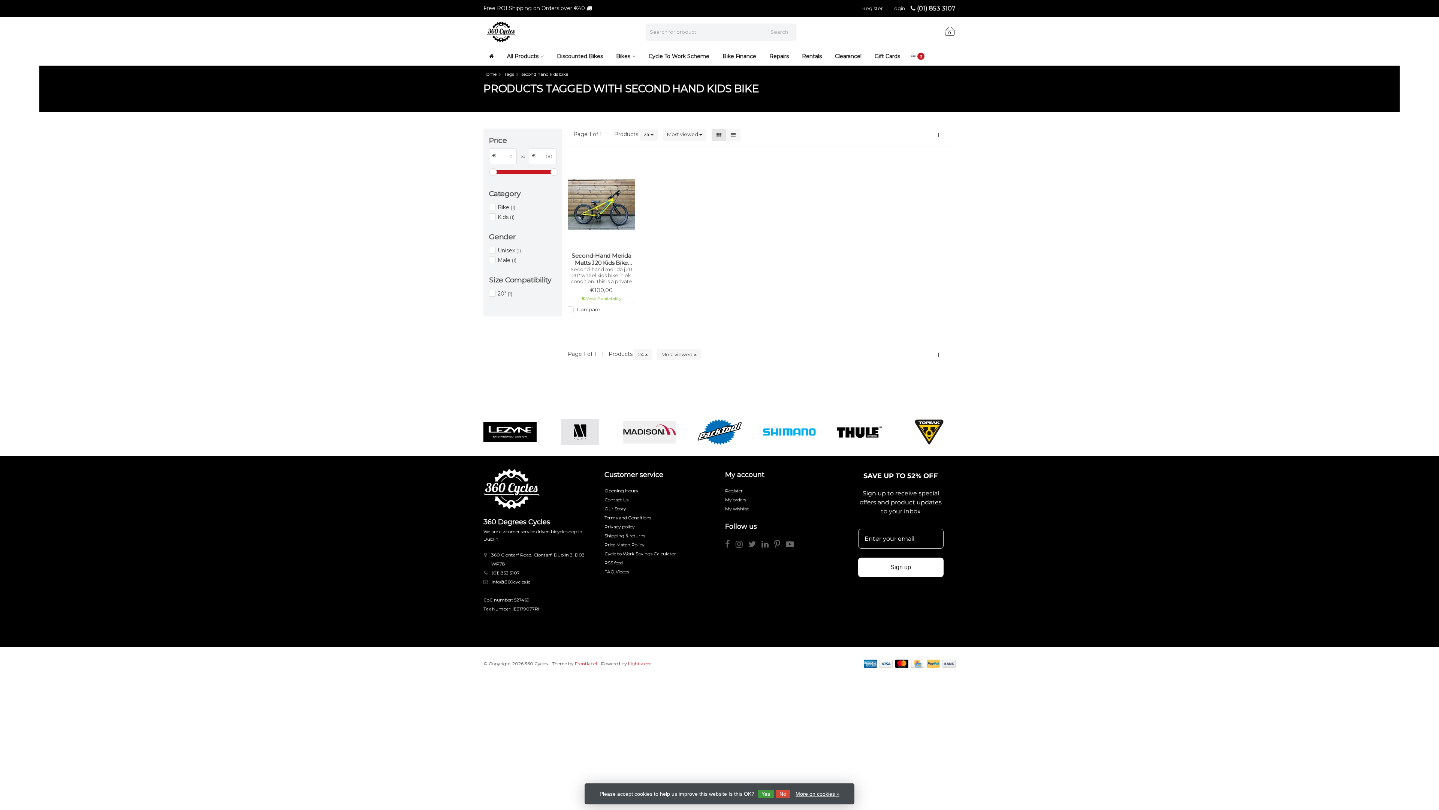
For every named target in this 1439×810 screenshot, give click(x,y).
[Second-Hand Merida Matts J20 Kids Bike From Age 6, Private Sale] (601, 204)
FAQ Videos (616, 571)
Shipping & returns (624, 535)
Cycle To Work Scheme (679, 56)
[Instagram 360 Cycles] (742, 545)
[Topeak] (929, 432)
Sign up (900, 567)
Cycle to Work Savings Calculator (640, 553)
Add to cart (598, 323)
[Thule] (859, 432)
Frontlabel (586, 663)
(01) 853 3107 (936, 8)
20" (505, 293)
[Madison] (649, 432)
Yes (765, 794)
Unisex (509, 250)
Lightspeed (640, 663)
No (782, 794)
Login (898, 8)
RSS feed (613, 563)
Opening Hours (621, 491)
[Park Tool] (719, 432)
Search (779, 32)
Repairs (779, 56)
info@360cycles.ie (511, 582)
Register (872, 8)
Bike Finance (739, 56)
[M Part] (579, 432)
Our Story (615, 509)
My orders (735, 499)
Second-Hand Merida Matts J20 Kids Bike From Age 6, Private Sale (601, 259)
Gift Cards (887, 56)
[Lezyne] (509, 432)
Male (507, 260)
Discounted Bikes (580, 56)
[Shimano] (789, 432)
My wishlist (737, 509)
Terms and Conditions (627, 517)
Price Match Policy (624, 545)
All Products (523, 56)
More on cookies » (817, 794)
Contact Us (616, 499)
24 (647, 134)
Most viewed (683, 134)
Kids (506, 217)
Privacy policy (619, 527)
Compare (588, 309)
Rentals (812, 56)
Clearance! (848, 56)
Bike (506, 207)
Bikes (623, 56)
